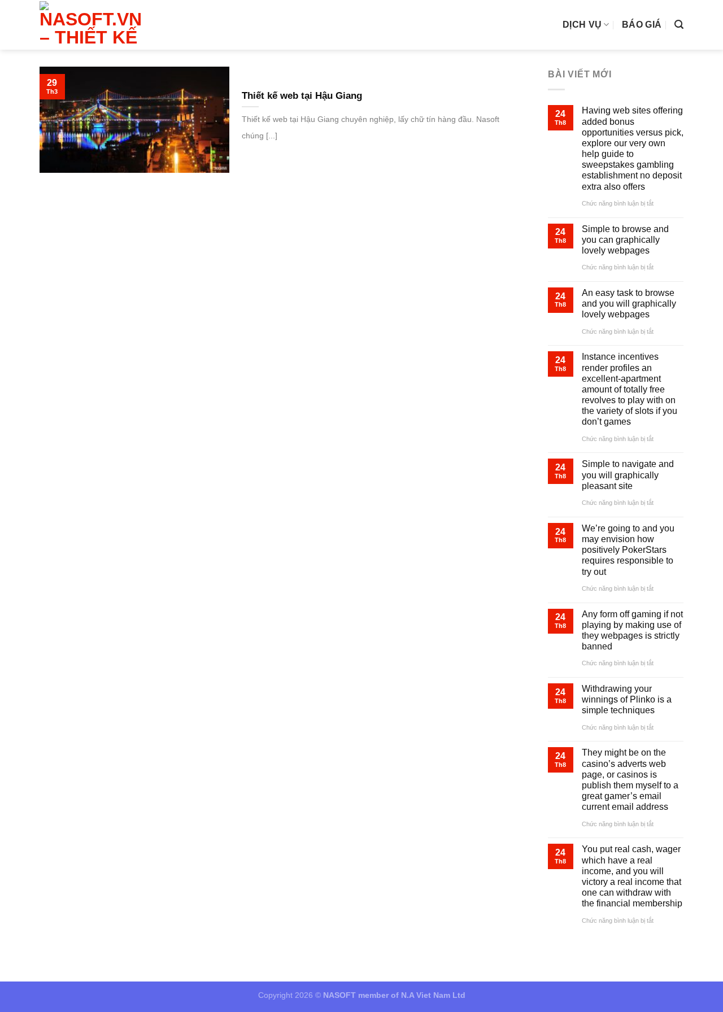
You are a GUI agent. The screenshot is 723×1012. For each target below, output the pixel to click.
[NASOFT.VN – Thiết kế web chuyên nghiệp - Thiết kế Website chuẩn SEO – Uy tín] (94, 25)
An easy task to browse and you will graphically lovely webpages (629, 303)
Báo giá (641, 24)
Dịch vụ (582, 24)
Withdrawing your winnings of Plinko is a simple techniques (627, 699)
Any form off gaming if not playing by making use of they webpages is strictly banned (632, 630)
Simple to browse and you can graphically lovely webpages (625, 239)
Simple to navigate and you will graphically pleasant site (628, 474)
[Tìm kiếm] (678, 25)
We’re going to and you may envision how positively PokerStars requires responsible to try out (628, 550)
